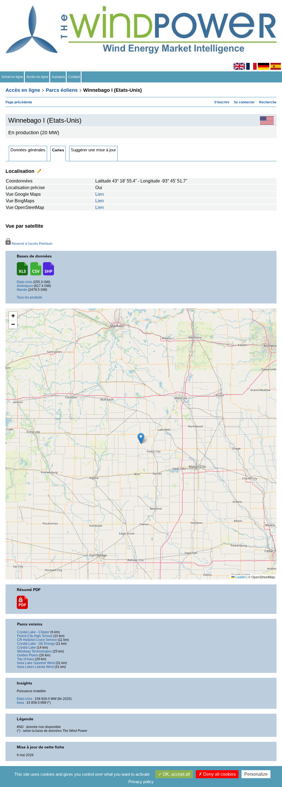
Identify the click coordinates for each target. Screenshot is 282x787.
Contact (74, 77)
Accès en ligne (37, 77)
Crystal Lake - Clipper (33, 632)
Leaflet (240, 576)
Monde (22, 290)
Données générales (27, 149)
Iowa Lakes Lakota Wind (35, 667)
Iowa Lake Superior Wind (36, 663)
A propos (58, 77)
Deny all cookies (219, 774)
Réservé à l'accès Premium (31, 244)
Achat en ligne (12, 77)
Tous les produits (29, 297)
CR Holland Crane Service (37, 640)
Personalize (256, 774)
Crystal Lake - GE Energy (36, 644)
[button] (13, 316)
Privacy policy (141, 781)
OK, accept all (176, 774)
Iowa (20, 703)
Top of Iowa (25, 659)
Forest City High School (34, 636)
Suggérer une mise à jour (93, 149)
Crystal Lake (26, 647)
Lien (99, 194)
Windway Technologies (34, 651)
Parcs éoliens (62, 90)
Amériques (25, 286)
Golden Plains (27, 655)
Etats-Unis (24, 282)
